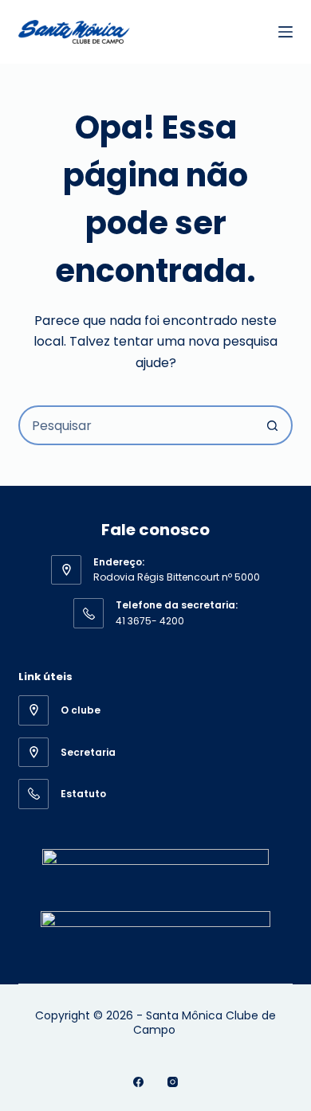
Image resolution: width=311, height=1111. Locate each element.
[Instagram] (172, 1082)
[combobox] (137, 425)
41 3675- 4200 (150, 621)
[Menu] (285, 32)
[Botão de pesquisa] (272, 425)
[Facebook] (138, 1082)
